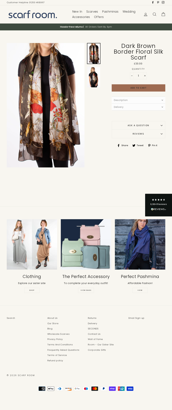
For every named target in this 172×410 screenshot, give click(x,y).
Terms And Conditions (60, 344)
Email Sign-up (136, 318)
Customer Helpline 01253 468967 (26, 2)
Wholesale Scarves (58, 334)
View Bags (86, 290)
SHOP (31, 290)
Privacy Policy (55, 339)
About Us (52, 318)
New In (77, 12)
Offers (99, 17)
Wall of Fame (95, 339)
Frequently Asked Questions (63, 350)
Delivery (92, 323)
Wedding (129, 12)
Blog (50, 328)
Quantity (138, 69)
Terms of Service (57, 355)
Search (11, 318)
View (140, 290)
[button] (158, 205)
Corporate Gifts (97, 350)
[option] (86, 27)
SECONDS (93, 328)
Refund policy (55, 360)
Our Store (52, 323)
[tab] (138, 100)
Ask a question (138, 125)
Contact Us (94, 334)
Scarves (92, 12)
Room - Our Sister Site (101, 344)
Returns (92, 318)
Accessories (81, 17)
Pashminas (110, 12)
